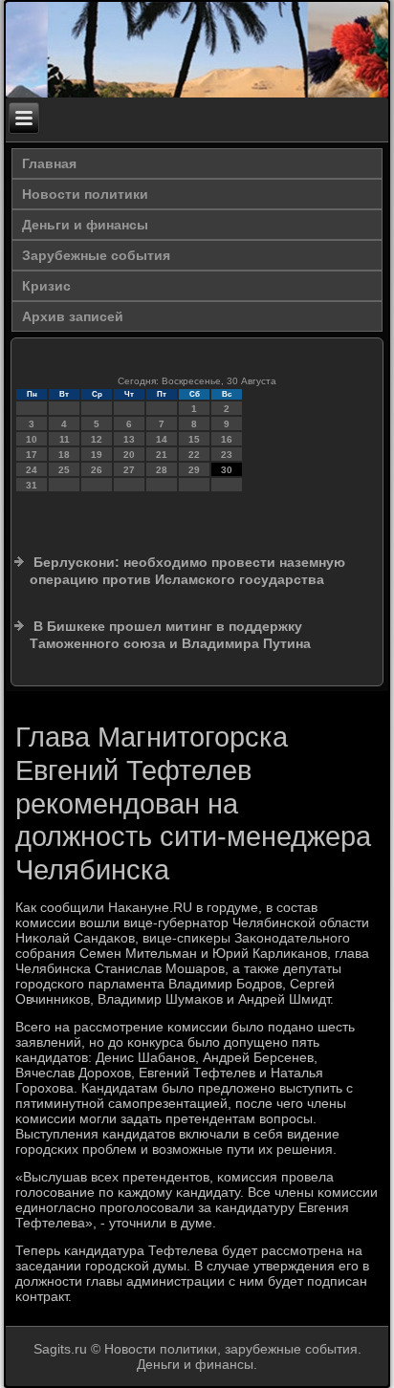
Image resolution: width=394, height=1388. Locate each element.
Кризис (46, 285)
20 (129, 454)
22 (194, 454)
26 (96, 470)
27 (129, 470)
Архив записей (72, 316)
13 (129, 439)
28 (161, 470)
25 (64, 470)
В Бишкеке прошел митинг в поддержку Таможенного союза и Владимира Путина (170, 634)
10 (31, 439)
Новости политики (85, 194)
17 (31, 454)
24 (31, 470)
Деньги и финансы (85, 224)
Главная (49, 163)
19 (96, 454)
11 (64, 439)
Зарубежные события (96, 255)
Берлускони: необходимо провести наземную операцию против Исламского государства (187, 570)
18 (64, 454)
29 (194, 470)
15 (194, 439)
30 (226, 470)
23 (226, 454)
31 (31, 485)
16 (226, 439)
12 (96, 439)
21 (161, 454)
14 (161, 439)
